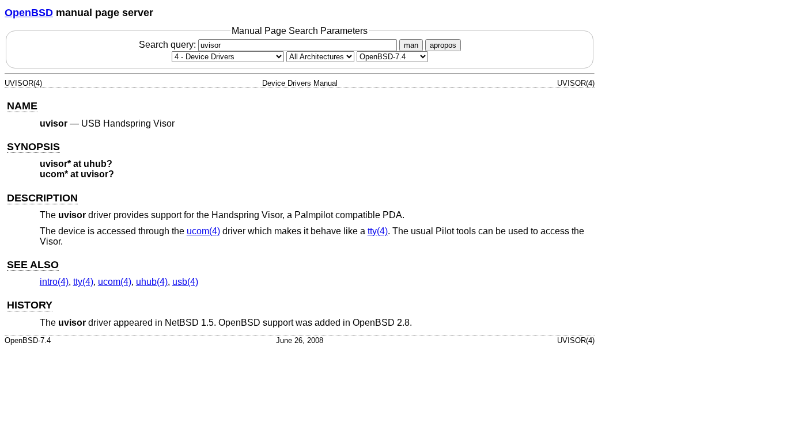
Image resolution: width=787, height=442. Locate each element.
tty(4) (378, 231)
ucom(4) (203, 231)
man (411, 45)
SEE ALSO (33, 264)
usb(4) (185, 282)
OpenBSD (29, 12)
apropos (443, 45)
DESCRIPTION (42, 198)
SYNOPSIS (33, 147)
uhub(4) (152, 282)
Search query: (168, 44)
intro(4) (54, 282)
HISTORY (29, 305)
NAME (22, 106)
